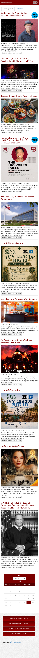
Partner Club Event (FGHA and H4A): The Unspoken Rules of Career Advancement (14, 140)
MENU (35, 2)
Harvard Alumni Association (19, 618)
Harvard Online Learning (19, 633)
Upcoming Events (8, 9)
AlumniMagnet (16, 643)
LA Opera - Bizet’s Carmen (12, 446)
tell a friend (4, 53)
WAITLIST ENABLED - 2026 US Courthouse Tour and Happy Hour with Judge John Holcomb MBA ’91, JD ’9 (18, 505)
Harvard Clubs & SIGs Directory (19, 628)
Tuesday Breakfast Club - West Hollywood (19, 96)
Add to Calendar (17, 53)
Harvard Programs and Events (18, 623)
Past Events (20, 9)
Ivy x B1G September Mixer (13, 243)
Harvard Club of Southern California (6, 2)
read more (10, 53)
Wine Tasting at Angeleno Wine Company (19, 299)
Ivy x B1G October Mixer (11, 390)
